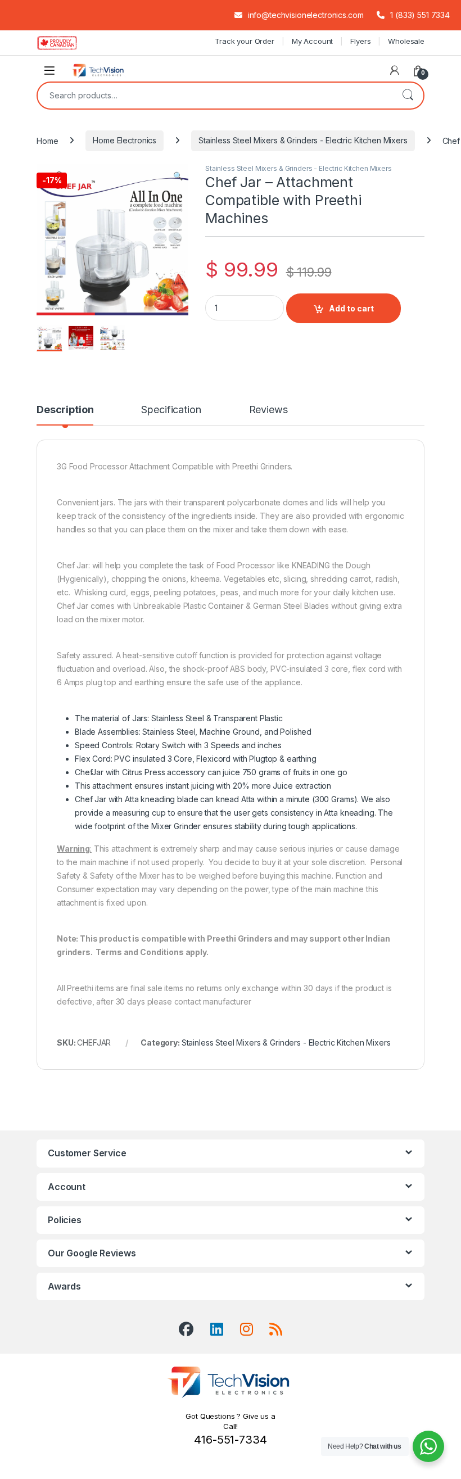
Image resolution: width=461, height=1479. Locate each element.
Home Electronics (124, 140)
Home (47, 140)
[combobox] (215, 95)
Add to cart (351, 308)
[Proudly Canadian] (66, 42)
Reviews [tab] (268, 410)
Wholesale (406, 41)
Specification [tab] (171, 410)
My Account (312, 41)
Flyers (360, 41)
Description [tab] (65, 410)
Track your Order (244, 41)
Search (407, 95)
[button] (178, 176)
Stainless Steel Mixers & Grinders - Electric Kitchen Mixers (303, 140)
